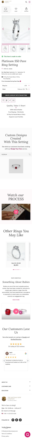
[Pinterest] (13, 420)
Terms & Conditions (7, 433)
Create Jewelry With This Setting (16, 95)
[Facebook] (16, 420)
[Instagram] (20, 420)
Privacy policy (5, 436)
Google (24, 337)
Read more (16, 299)
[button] (29, 29)
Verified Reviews (16, 339)
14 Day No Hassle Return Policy (11, 77)
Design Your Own (16, 149)
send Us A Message (9, 411)
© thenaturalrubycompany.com (10, 431)
